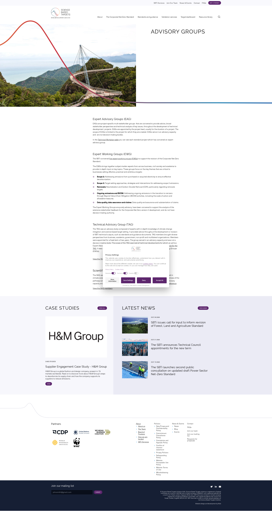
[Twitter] (211, 487)
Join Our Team (172, 3)
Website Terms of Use (162, 468)
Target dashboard (188, 17)
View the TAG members (102, 259)
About (99, 17)
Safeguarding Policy (161, 456)
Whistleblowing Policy (162, 473)
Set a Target (214, 3)
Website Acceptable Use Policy (162, 462)
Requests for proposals (192, 439)
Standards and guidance (148, 17)
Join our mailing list (193, 434)
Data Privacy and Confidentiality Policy (162, 428)
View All (102, 308)
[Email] (220, 487)
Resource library (205, 17)
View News (203, 308)
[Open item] (60, 432)
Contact (197, 3)
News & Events (186, 3)
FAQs (204, 3)
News (176, 426)
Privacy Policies (162, 452)
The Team (142, 429)
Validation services (169, 17)
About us (141, 426)
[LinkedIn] (216, 487)
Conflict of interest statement (160, 447)
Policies (157, 423)
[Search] (219, 17)
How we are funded (142, 438)
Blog (176, 429)
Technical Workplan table (108, 139)
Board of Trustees (141, 433)
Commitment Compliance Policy (161, 435)
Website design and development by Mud (208, 504)
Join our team (192, 431)
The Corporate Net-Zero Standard (120, 17)
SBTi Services (159, 3)
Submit (98, 492)
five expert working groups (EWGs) (123, 158)
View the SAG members (102, 288)
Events (176, 432)
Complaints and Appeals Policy (162, 441)
